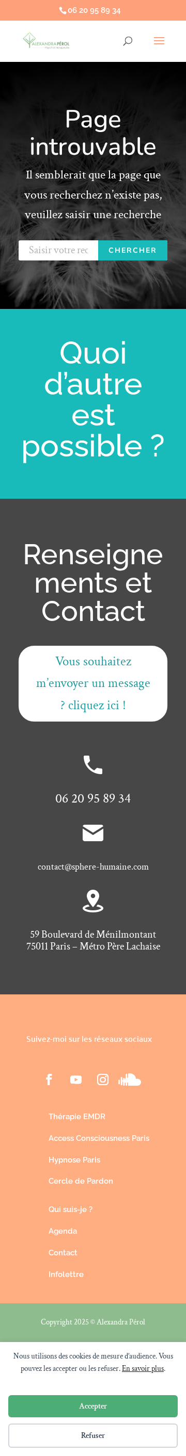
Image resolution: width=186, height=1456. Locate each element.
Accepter (93, 1406)
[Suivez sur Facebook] (49, 1079)
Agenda (63, 1231)
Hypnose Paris (74, 1160)
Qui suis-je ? (70, 1209)
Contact (63, 1252)
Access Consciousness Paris (99, 1138)
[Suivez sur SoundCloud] (129, 1079)
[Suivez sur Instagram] (102, 1079)
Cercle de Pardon (81, 1181)
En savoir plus (143, 1368)
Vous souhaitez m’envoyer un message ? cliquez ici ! (93, 683)
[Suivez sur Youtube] (76, 1079)
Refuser (93, 1436)
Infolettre (66, 1274)
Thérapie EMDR (77, 1116)
